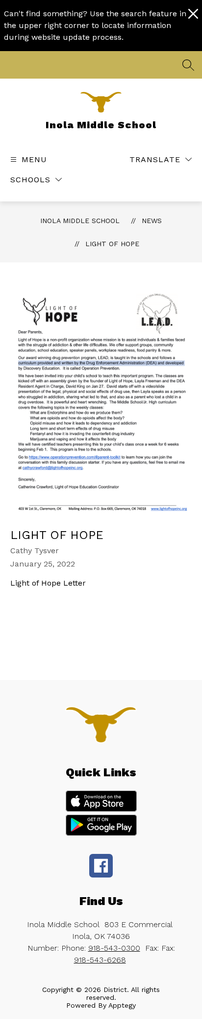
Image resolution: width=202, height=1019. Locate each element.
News (152, 221)
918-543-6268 (100, 959)
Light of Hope (112, 244)
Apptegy (122, 1005)
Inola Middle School (80, 221)
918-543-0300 (114, 948)
